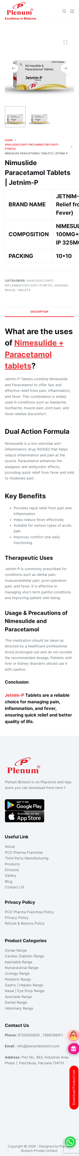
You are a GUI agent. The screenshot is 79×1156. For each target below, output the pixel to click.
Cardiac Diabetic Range (24, 956)
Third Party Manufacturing (26, 858)
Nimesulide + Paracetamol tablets (34, 354)
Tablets (24, 290)
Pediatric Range (18, 979)
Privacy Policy (16, 917)
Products (12, 864)
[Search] (64, 11)
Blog (8, 881)
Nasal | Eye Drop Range (24, 991)
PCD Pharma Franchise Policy (29, 912)
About (10, 846)
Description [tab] (39, 311)
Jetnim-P (14, 695)
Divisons (12, 870)
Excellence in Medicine (20, 18)
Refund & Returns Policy (25, 923)
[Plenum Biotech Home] (24, 764)
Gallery (10, 875)
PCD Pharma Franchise (24, 852)
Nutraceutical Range (21, 967)
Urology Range (17, 973)
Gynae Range (16, 950)
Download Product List (74, 1087)
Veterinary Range (19, 1008)
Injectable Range (18, 962)
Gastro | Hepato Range (24, 985)
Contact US (14, 887)
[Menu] (72, 11)
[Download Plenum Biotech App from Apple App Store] (24, 816)
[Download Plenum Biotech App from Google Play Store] (24, 805)
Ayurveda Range (18, 996)
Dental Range (16, 1002)
